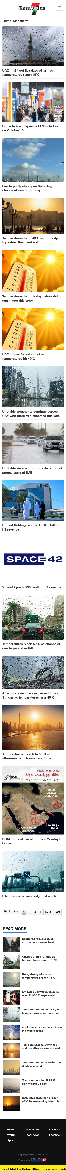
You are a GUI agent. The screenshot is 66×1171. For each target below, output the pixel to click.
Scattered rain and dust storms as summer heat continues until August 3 (38, 942)
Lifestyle (54, 1134)
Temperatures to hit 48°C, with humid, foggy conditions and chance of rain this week (42, 1012)
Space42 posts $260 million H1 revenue (31, 587)
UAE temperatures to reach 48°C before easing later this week (40, 1101)
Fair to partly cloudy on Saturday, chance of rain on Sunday (27, 187)
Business (54, 1129)
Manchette (21, 20)
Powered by (24, 1160)
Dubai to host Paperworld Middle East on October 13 (30, 128)
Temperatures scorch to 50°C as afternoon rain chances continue (26, 756)
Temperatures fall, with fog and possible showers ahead (41, 1046)
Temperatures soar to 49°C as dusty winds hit (42, 1063)
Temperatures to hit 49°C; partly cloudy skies (39, 1081)
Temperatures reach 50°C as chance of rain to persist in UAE (31, 645)
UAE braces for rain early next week (29, 896)
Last (57, 911)
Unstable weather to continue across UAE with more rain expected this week (31, 413)
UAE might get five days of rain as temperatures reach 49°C (27, 72)
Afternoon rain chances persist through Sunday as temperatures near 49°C (32, 695)
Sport (10, 1140)
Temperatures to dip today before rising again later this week (32, 298)
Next (48, 911)
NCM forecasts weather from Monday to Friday (32, 841)
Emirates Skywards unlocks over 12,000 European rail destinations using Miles (40, 995)
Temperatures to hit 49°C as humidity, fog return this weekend (30, 240)
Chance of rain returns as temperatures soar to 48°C (39, 957)
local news (32, 1134)
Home (7, 20)
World (11, 1134)
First (7, 911)
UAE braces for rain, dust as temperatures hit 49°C (23, 356)
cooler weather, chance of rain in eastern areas (42, 1028)
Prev (16, 911)
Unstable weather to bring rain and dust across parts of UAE (32, 470)
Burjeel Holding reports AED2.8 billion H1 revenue (30, 527)
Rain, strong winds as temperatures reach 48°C (38, 975)
